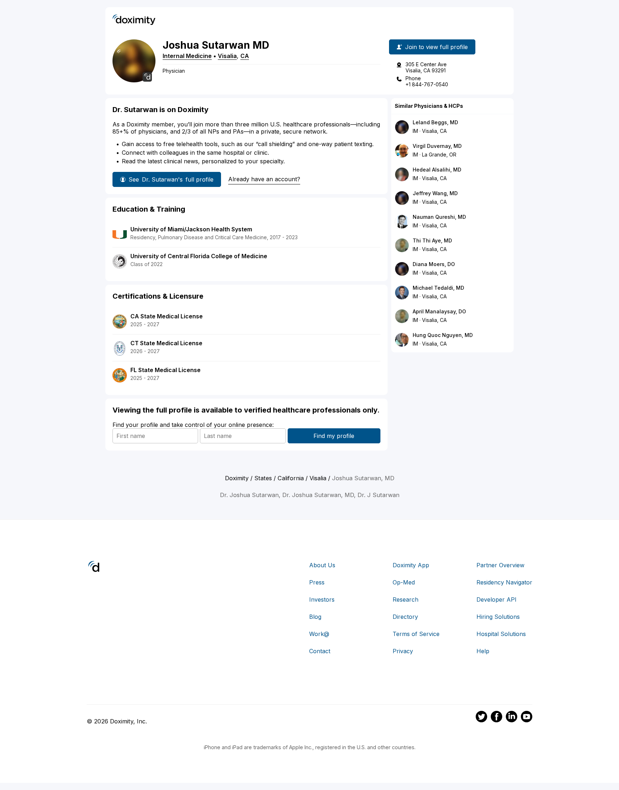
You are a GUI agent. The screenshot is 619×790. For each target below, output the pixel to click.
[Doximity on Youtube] (526, 717)
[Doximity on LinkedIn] (511, 717)
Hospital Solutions (501, 633)
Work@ (319, 633)
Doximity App (411, 565)
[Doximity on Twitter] (481, 717)
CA (244, 55)
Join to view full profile (436, 46)
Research (405, 599)
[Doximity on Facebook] (496, 717)
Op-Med (404, 582)
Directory (405, 616)
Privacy (403, 651)
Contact (319, 651)
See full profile (171, 179)
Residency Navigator (504, 582)
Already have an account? (264, 179)
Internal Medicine (187, 55)
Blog (315, 616)
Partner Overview (500, 565)
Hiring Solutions (498, 616)
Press (317, 582)
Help (482, 651)
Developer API (496, 599)
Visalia (227, 55)
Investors (322, 599)
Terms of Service (416, 633)
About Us (322, 565)
